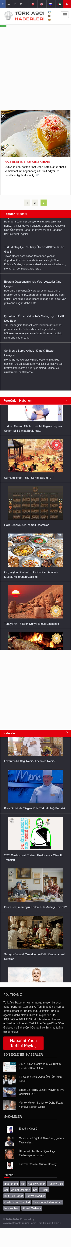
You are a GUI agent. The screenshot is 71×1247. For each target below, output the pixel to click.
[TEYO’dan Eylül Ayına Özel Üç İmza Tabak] (9, 1079)
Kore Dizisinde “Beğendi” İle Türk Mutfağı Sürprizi (34, 775)
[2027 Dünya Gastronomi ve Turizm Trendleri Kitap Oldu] (9, 1067)
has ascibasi (11, 1208)
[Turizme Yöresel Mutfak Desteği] (9, 1165)
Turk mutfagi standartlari (47, 1202)
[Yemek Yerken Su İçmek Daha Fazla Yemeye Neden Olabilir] (9, 1105)
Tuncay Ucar (55, 1184)
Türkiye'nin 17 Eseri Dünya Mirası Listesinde (31, 593)
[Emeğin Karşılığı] (9, 1129)
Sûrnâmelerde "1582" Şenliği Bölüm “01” (29, 447)
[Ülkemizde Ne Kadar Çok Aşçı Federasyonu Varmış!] (9, 1154)
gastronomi (11, 1184)
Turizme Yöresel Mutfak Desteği (38, 1164)
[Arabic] (59, 4)
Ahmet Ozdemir (20, 1190)
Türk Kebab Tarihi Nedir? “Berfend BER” (29, 640)
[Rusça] (50, 4)
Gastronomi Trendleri (17, 1202)
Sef (35, 1190)
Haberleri (17, 400)
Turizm (44, 1190)
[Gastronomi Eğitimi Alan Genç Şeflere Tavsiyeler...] (9, 1141)
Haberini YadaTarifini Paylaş (23, 1042)
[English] (41, 4)
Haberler (15, 213)
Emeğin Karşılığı (28, 1128)
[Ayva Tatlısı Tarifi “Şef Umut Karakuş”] (35, 133)
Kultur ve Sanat (13, 1196)
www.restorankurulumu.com (19, 1223)
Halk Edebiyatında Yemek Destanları (26, 494)
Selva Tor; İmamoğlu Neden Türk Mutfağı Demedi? (35, 873)
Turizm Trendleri (35, 1196)
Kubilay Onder (36, 1184)
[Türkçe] (33, 4)
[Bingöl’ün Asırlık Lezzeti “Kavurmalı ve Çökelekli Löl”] (9, 1092)
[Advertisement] (35, 70)
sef (23, 1184)
